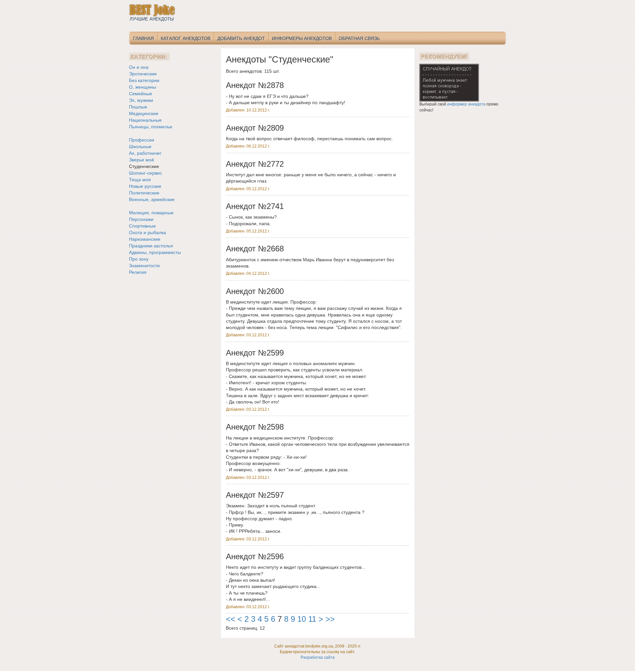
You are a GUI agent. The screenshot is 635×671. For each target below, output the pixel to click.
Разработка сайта (318, 657)
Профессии (141, 140)
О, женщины (142, 87)
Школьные (140, 146)
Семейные (140, 93)
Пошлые (138, 106)
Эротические (143, 73)
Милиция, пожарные (151, 212)
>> (330, 618)
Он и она (138, 67)
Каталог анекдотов (185, 38)
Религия (138, 272)
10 (301, 618)
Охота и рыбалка (147, 232)
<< (230, 618)
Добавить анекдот (241, 38)
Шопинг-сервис (145, 173)
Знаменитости (144, 265)
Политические (144, 192)
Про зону (138, 259)
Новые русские (145, 186)
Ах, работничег (145, 153)
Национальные (145, 120)
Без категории (144, 80)
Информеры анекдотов (302, 38)
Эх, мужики (141, 100)
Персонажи (141, 219)
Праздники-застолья (151, 245)
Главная (143, 38)
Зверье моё (141, 159)
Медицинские (143, 113)
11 (312, 618)
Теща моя (140, 179)
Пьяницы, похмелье (150, 126)
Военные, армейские (152, 199)
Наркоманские (144, 239)
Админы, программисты (155, 252)
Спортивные (142, 226)
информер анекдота (466, 104)
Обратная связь (359, 38)
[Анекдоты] (449, 82)
